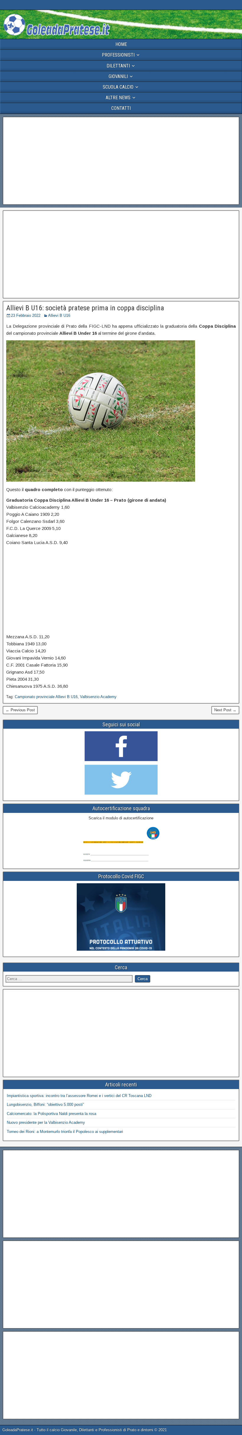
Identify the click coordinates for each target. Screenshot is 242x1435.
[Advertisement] (121, 161)
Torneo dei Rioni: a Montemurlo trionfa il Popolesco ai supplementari (65, 1131)
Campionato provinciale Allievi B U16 (46, 697)
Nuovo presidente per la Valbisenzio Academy (46, 1122)
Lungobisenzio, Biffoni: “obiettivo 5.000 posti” (45, 1104)
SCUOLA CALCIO (118, 87)
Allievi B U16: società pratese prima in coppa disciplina (85, 308)
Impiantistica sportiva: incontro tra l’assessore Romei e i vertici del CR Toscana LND (79, 1095)
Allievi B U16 (59, 315)
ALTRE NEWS (118, 97)
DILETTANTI (118, 66)
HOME (121, 44)
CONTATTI (121, 108)
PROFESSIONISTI (118, 55)
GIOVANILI (118, 76)
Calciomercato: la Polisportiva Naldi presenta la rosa (51, 1113)
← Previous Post (20, 710)
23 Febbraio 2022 (25, 315)
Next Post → (225, 710)
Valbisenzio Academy (98, 697)
